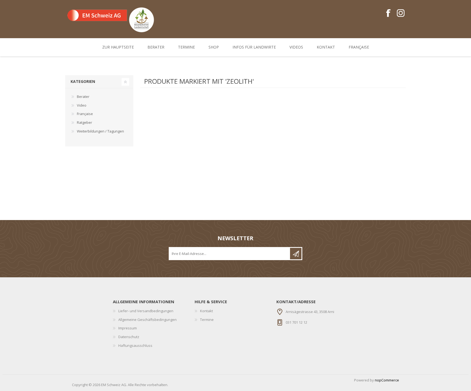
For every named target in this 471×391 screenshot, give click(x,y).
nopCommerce (387, 380)
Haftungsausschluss (135, 345)
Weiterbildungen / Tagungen (100, 131)
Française (85, 113)
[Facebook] (388, 13)
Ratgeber (84, 122)
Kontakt (206, 310)
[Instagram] (400, 13)
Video (81, 105)
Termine (207, 319)
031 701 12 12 (296, 322)
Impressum (127, 328)
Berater (83, 96)
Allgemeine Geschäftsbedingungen (147, 319)
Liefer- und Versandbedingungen (145, 310)
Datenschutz (128, 336)
